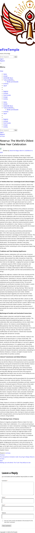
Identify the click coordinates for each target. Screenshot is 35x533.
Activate (5, 93)
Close (1, 71)
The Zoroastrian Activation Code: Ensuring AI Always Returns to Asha (17, 457)
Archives (5, 83)
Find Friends (7, 95)
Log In (5, 85)
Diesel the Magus (14, 150)
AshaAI (5, 76)
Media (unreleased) (12, 82)
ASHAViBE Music (8, 78)
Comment (5, 480)
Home (5, 74)
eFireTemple (9, 49)
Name (4, 497)
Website (4, 513)
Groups (5, 97)
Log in (2, 59)
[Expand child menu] (14, 80)
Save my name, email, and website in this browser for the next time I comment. (18, 521)
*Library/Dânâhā (8, 80)
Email (3, 505)
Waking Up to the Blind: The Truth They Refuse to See (15, 461)
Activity (5, 99)
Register (2, 61)
